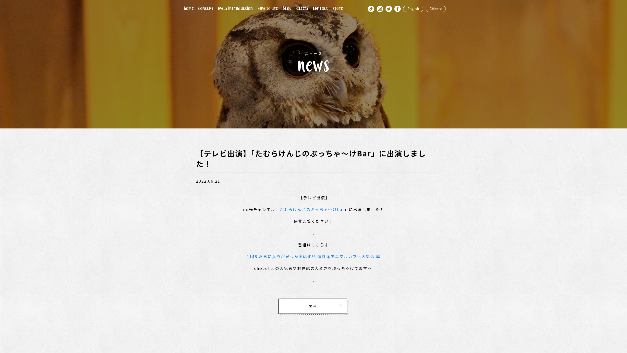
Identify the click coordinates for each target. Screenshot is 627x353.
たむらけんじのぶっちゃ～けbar (312, 209)
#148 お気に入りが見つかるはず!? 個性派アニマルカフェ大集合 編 (313, 256)
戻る (312, 306)
